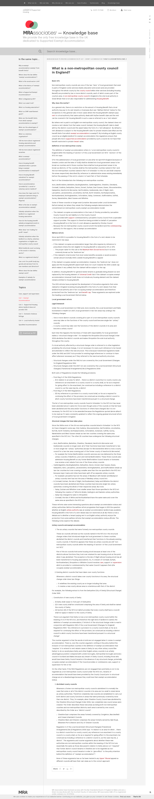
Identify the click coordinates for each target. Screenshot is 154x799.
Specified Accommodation (69, 59)
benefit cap (86, 292)
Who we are (70, 3)
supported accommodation (76, 139)
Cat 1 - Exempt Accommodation (91, 59)
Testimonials (94, 3)
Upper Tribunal (105, 758)
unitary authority (73, 510)
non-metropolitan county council (76, 96)
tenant (76, 141)
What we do (32, 3)
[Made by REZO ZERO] (150, 792)
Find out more (125, 797)
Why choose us (57, 3)
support (71, 218)
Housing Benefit (103, 99)
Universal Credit (86, 274)
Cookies (149, 42)
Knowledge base (114, 3)
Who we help (44, 3)
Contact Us (28, 9)
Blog (103, 3)
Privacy (149, 50)
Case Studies (82, 3)
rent (53, 115)
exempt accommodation (80, 133)
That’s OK (137, 797)
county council (85, 91)
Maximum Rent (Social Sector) (94, 250)
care (101, 562)
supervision (117, 562)
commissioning (115, 226)
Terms (149, 56)
